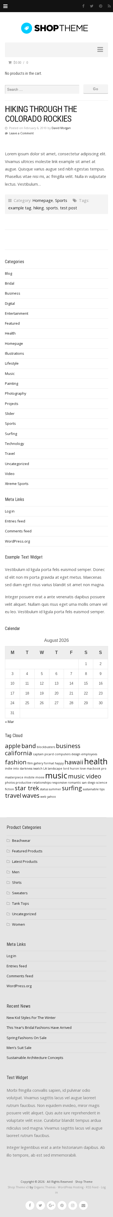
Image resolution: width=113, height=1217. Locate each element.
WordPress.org (17, 541)
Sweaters (20, 892)
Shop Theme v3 (18, 1187)
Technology (14, 443)
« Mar (9, 721)
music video (84, 776)
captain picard (43, 754)
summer (55, 789)
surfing (72, 788)
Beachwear (21, 840)
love (83, 768)
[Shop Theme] (56, 28)
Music (10, 373)
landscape (55, 768)
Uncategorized (17, 463)
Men (15, 871)
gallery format (44, 763)
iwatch (38, 768)
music (56, 775)
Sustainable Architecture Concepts (35, 1057)
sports (52, 207)
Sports (61, 200)
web (43, 797)
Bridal (9, 283)
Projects (11, 403)
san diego (88, 782)
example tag (19, 207)
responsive (59, 782)
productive (24, 782)
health (96, 761)
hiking (38, 207)
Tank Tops (20, 903)
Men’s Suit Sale (19, 1047)
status (44, 789)
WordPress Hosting (70, 1187)
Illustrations (14, 353)
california (18, 753)
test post (68, 207)
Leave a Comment (21, 133)
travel (13, 795)
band (28, 746)
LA (45, 768)
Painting (11, 383)
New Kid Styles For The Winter (31, 1017)
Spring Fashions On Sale (27, 1037)
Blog (8, 273)
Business (12, 293)
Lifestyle (12, 363)
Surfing (11, 433)
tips (102, 789)
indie (8, 768)
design (75, 754)
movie (39, 777)
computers (62, 754)
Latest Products (25, 861)
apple (13, 746)
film (30, 763)
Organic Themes (44, 1187)
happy (59, 763)
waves (30, 795)
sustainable (91, 789)
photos (10, 782)
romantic (74, 782)
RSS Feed (92, 1187)
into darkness (22, 768)
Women (18, 924)
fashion (16, 762)
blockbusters (46, 747)
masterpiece (14, 777)
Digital (10, 303)
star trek (27, 788)
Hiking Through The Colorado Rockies (41, 114)
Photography (15, 393)
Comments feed (18, 531)
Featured (12, 323)
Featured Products (27, 850)
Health (10, 333)
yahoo (51, 797)
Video (10, 473)
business (68, 746)
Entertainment (16, 313)
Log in (10, 511)
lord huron (71, 768)
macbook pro (96, 768)
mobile (29, 777)
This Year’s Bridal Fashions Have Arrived (39, 1027)
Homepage (42, 200)
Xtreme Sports (17, 483)
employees (89, 754)
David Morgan (61, 128)
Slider (10, 413)
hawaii (73, 762)
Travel (10, 453)
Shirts (17, 882)
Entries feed (15, 521)
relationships (41, 782)
